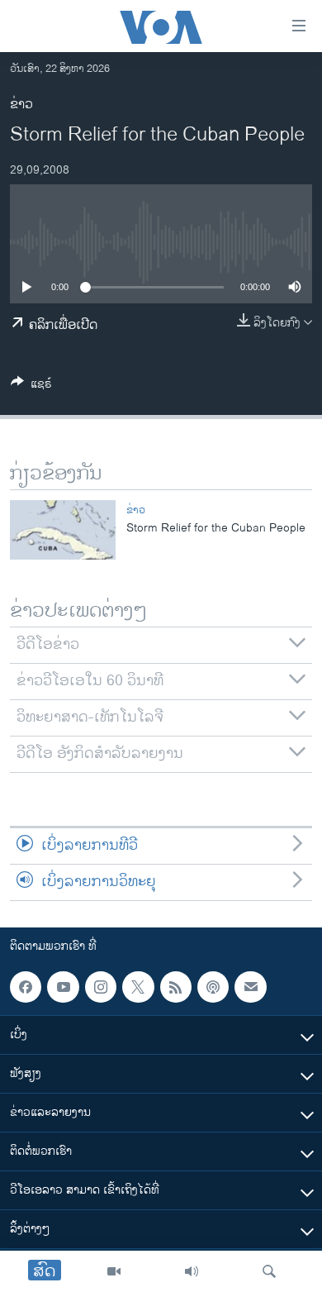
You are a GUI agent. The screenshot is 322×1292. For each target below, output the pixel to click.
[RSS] (176, 987)
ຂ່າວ (21, 104)
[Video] (114, 1271)
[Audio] (191, 1271)
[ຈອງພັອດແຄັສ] (250, 987)
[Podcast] (213, 987)
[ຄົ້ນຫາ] (269, 1271)
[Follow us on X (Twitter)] (138, 987)
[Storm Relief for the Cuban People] (63, 530)
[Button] (31, 386)
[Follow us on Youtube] (62, 987)
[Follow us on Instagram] (100, 987)
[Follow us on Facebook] (25, 987)
